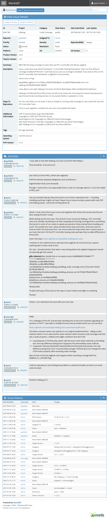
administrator (14, 508)
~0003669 (20, 322)
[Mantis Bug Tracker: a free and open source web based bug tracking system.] (97, 514)
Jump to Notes (11, 22)
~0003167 (20, 180)
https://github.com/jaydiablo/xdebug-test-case (63, 238)
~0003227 (20, 217)
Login (19, 10)
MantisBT (17, 502)
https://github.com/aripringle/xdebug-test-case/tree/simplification (57, 327)
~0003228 (23, 307)
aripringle (10, 317)
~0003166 (20, 166)
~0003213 (23, 202)
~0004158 (23, 385)
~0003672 (23, 370)
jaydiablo (22, 38)
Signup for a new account (33, 10)
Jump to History (26, 22)
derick (57, 38)
